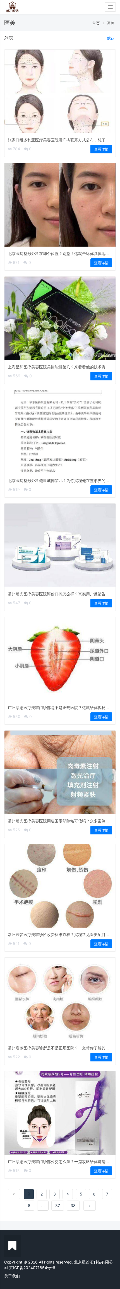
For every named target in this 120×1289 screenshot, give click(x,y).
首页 (96, 23)
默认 (110, 38)
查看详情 (101, 149)
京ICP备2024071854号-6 (32, 1267)
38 (73, 1205)
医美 (110, 23)
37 (57, 1205)
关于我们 (12, 1276)
